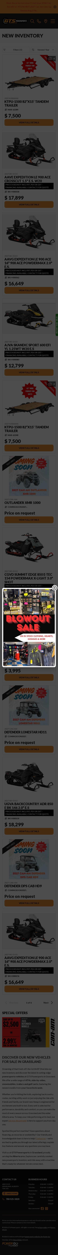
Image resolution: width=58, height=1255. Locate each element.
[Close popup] (55, 588)
